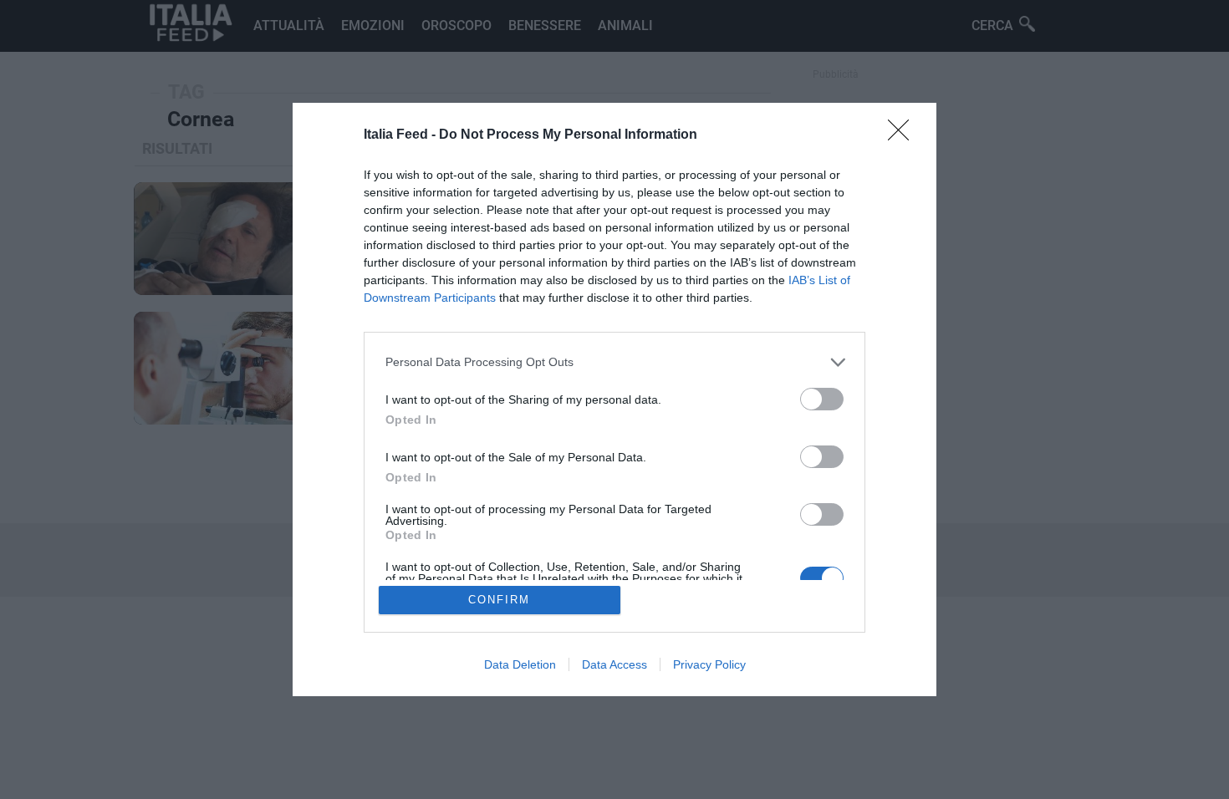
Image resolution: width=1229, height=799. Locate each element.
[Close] (904, 135)
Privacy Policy (709, 664)
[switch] (822, 399)
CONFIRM (499, 599)
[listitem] (614, 362)
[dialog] (614, 400)
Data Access (614, 664)
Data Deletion (520, 664)
